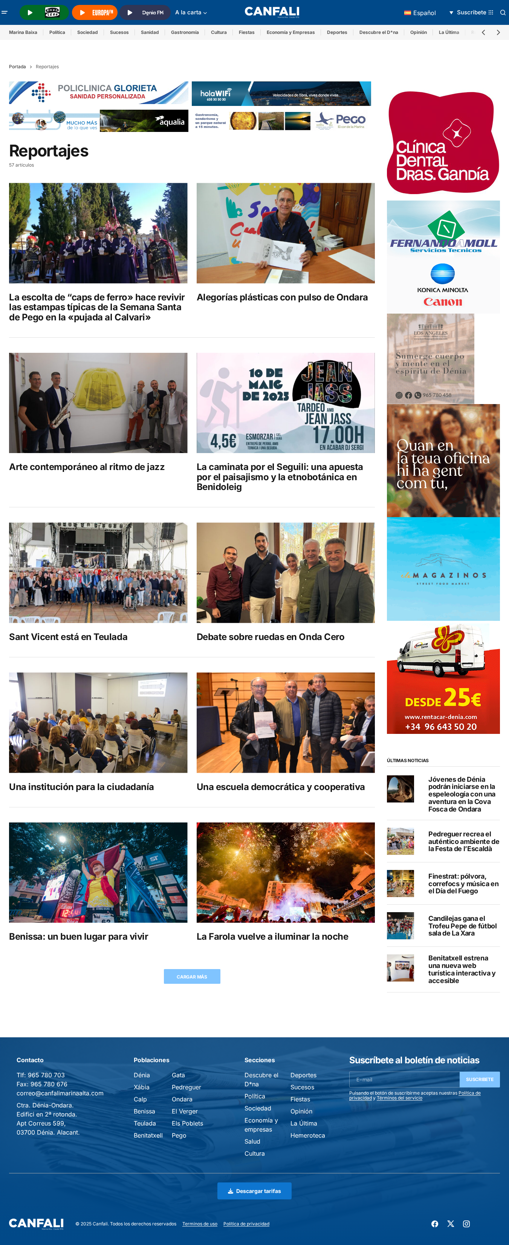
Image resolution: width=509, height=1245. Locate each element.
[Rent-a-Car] (443, 676)
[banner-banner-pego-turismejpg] (281, 120)
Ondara (182, 1099)
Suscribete (480, 1079)
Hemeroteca (307, 1135)
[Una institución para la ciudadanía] (98, 722)
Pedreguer (186, 1087)
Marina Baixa (23, 32)
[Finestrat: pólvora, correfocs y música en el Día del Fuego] (400, 883)
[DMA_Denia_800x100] (98, 120)
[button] (4, 12)
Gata (178, 1075)
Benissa (144, 1111)
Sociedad (87, 32)
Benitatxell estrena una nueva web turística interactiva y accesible (462, 969)
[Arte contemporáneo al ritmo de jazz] (98, 403)
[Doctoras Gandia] (443, 143)
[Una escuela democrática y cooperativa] (286, 722)
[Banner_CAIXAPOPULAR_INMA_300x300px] (443, 460)
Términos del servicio (399, 1098)
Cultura (219, 32)
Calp (140, 1099)
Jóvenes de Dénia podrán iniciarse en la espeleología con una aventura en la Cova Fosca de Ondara (461, 794)
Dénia (142, 1075)
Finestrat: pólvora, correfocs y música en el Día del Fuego (463, 883)
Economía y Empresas (291, 32)
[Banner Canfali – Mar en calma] (430, 358)
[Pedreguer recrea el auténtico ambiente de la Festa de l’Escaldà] (400, 841)
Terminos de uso (199, 1224)
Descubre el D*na (378, 32)
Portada (17, 66)
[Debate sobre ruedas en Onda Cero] (286, 572)
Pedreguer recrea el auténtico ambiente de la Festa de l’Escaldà (463, 841)
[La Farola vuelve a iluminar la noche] (286, 872)
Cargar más (192, 977)
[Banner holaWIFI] (281, 93)
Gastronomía (185, 32)
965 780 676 (49, 1084)
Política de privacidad (246, 1224)
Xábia (142, 1087)
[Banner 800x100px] (98, 92)
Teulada (145, 1123)
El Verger (185, 1111)
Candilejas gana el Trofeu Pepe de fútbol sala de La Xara (462, 925)
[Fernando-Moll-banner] (443, 256)
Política (57, 32)
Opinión (418, 32)
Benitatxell (148, 1135)
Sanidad (150, 32)
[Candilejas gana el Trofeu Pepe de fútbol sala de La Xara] (400, 925)
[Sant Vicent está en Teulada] (98, 572)
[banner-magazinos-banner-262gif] (443, 568)
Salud (252, 1141)
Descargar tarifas (258, 1191)
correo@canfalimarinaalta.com (60, 1093)
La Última (449, 32)
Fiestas (247, 32)
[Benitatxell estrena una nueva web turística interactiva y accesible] (400, 968)
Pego (179, 1135)
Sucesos (119, 32)
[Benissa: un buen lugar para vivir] (98, 872)
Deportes (337, 32)
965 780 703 (46, 1075)
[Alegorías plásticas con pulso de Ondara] (286, 233)
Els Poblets (187, 1123)
